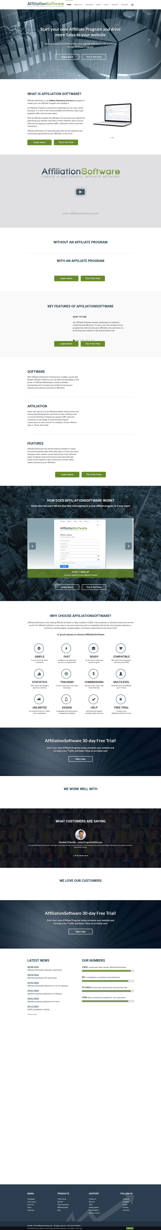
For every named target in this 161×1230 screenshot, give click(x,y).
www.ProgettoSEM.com (90, 952)
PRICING (115, 5)
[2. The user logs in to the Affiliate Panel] (80, 620)
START (106, 5)
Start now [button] (80, 836)
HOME (69, 5)
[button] (132, 4)
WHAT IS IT (78, 5)
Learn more (78, 1228)
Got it (130, 1228)
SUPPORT (124, 5)
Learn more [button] (67, 57)
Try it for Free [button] (93, 57)
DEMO (98, 5)
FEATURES (89, 5)
